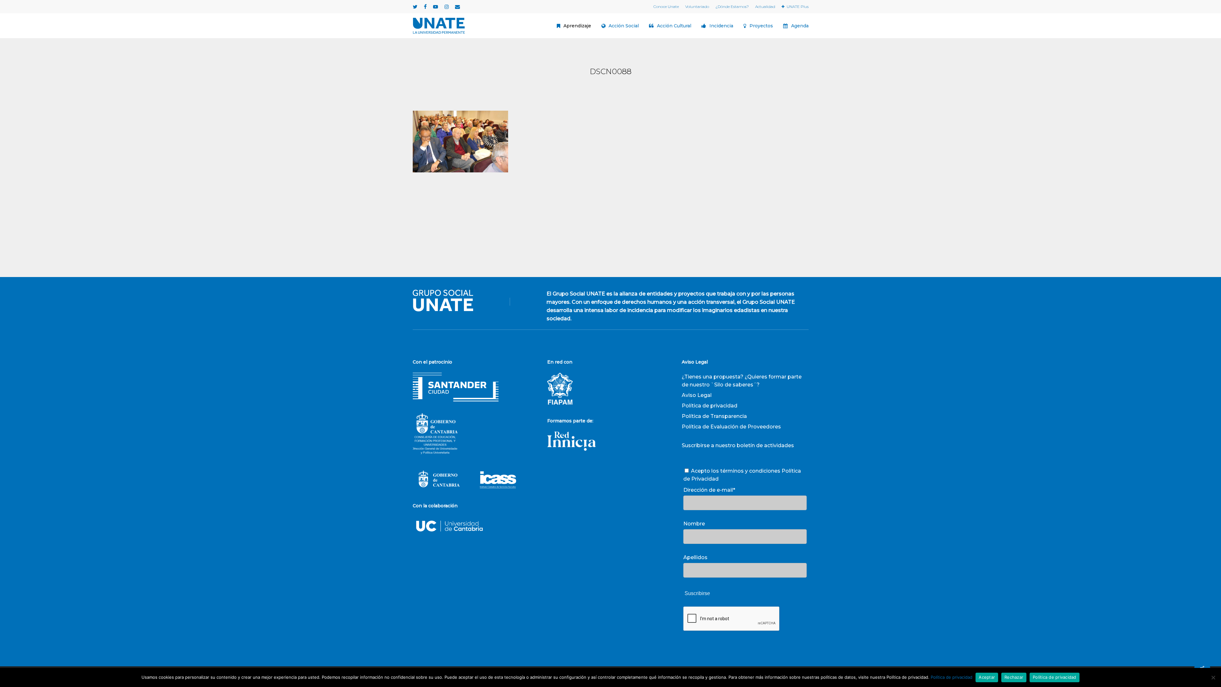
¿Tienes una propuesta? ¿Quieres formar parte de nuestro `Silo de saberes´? (742, 381)
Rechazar (1013, 677)
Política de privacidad (709, 406)
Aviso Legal (697, 395)
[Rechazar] (1213, 677)
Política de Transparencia (714, 416)
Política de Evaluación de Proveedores (731, 427)
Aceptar (987, 677)
